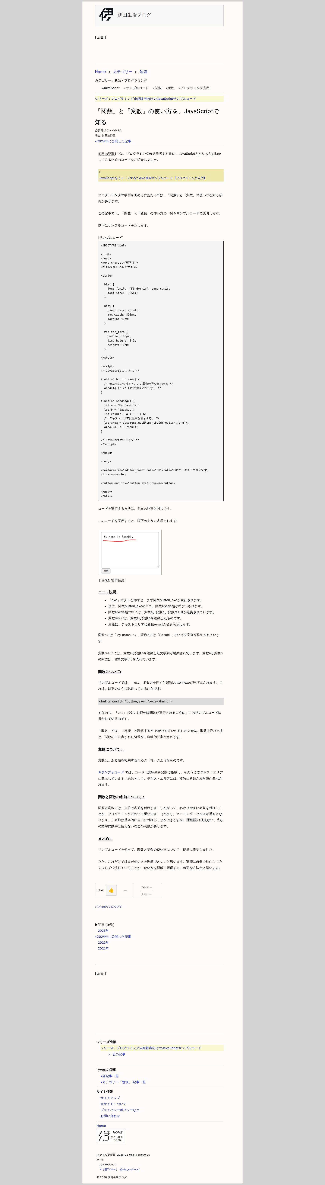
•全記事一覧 (109, 1076)
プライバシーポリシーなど (120, 1110)
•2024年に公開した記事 (113, 141)
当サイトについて (113, 1104)
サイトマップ (110, 1098)
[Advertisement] (159, 49)
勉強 (143, 71)
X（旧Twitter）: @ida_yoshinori (118, 1169)
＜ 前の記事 (116, 1054)
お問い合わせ (110, 1116)
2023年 (102, 942)
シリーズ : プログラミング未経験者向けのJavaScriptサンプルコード (145, 99)
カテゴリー (122, 71)
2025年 (102, 931)
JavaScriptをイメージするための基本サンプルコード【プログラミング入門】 (153, 178)
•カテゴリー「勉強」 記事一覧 (123, 1082)
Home (100, 71)
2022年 (102, 948)
